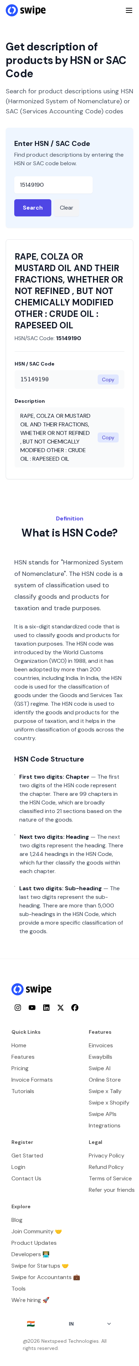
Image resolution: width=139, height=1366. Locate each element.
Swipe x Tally (105, 1091)
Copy (108, 379)
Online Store (105, 1079)
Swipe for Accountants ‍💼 (45, 1277)
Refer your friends (112, 1190)
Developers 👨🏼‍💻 (30, 1254)
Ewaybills (100, 1057)
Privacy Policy (106, 1155)
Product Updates (34, 1243)
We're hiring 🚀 (30, 1300)
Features (23, 1057)
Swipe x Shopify (109, 1102)
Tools (18, 1288)
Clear (66, 207)
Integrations (104, 1125)
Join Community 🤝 (36, 1231)
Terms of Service (110, 1178)
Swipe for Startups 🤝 (40, 1265)
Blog (16, 1220)
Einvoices (101, 1045)
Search (33, 207)
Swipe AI (99, 1068)
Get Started (27, 1155)
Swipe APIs (103, 1114)
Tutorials (22, 1091)
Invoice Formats (32, 1079)
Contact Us (26, 1178)
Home (18, 1045)
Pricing (20, 1068)
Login (18, 1167)
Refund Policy (106, 1167)
